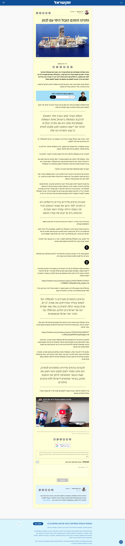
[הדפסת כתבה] (53, 67)
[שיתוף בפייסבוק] (40, 13)
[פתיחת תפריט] (4, 3)
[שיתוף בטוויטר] (43, 13)
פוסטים (72, 11)
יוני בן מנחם (80, 12)
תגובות (67, 488)
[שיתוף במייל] (46, 13)
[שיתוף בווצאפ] (37, 13)
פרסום (63, 480)
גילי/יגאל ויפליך (76, 488)
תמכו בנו (38, 523)
